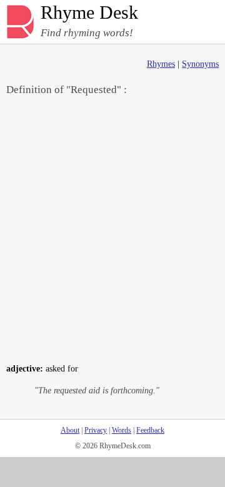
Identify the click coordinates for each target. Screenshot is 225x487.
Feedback (150, 430)
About (70, 430)
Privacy (95, 430)
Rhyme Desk (89, 12)
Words (121, 430)
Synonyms (200, 64)
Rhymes (161, 64)
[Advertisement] (112, 228)
